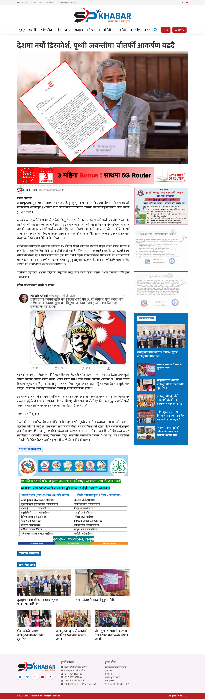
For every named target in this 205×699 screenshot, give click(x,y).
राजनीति (33, 30)
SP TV (180, 30)
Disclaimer (37, 2)
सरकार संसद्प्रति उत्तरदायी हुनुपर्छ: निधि (94, 600)
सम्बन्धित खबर (27, 564)
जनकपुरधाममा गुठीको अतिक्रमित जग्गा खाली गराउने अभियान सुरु (168, 432)
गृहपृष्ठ (22, 30)
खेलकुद (79, 30)
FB (166, 30)
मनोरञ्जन (90, 30)
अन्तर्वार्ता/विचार (107, 30)
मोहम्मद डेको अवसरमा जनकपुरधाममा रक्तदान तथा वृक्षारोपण (30, 635)
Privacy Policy (48, 2)
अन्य (146, 30)
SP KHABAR (32, 190)
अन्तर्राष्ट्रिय (135, 30)
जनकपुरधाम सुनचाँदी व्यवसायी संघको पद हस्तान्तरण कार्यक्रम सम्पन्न (71, 635)
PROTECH (183, 696)
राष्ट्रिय (58, 30)
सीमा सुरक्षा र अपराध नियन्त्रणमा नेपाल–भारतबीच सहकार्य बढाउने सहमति (111, 635)
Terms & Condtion (24, 2)
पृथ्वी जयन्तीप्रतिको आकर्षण (30, 449)
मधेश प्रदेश (46, 30)
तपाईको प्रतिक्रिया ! (30, 553)
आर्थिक (122, 30)
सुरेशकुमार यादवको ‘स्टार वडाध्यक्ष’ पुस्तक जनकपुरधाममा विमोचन (37, 602)
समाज (68, 30)
